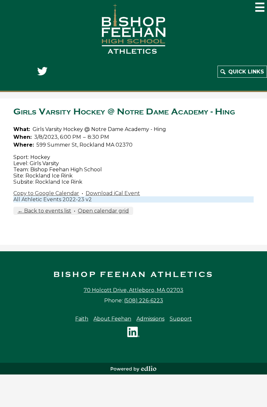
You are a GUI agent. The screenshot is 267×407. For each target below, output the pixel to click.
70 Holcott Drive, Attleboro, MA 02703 (133, 290)
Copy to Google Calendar (46, 193)
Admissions (150, 319)
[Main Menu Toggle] (260, 7)
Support (181, 319)
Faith (81, 319)
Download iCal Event (113, 193)
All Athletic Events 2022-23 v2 (52, 199)
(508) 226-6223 (143, 300)
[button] (242, 72)
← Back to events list (44, 211)
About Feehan (112, 319)
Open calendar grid (103, 211)
